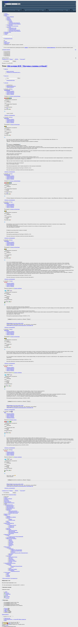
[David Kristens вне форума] (14, 96)
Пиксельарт (11, 542)
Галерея (5, 34)
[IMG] (5, 610)
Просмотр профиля (10, 91)
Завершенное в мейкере (11, 517)
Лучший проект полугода (14, 511)
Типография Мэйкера (11, 537)
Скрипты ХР (11, 527)
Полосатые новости (10, 505)
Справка (8, 17)
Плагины (8, 528)
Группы (10, 20)
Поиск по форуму (7, 501)
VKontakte (8, 596)
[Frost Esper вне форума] (15, 124)
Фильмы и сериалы (12, 561)
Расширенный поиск (8, 38)
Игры (8, 574)
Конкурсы (9, 509)
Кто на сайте (6, 500)
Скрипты (8, 524)
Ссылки (10, 562)
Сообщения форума (10, 92)
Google (6, 595)
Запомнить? (7, 5)
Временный (9, 564)
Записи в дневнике (10, 94)
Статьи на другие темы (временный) (16, 536)
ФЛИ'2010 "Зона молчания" (16, 549)
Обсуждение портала (11, 507)
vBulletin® (9, 623)
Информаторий (7, 534)
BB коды (6, 608)
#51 (11, 89)
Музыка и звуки (12, 520)
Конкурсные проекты (13, 510)
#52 (11, 117)
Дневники (6, 33)
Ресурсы (8, 518)
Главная (5, 13)
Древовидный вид (10, 87)
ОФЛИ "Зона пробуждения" (16, 550)
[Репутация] (10, 109)
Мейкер (5, 515)
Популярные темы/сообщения (14, 23)
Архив (10, 565)
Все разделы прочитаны (13, 25)
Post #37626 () (7, 55)
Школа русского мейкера (11, 538)
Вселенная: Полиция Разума (16, 566)
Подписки (6, 499)
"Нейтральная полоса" (8, 504)
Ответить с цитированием (9, 115)
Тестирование (11, 570)
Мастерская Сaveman (13, 530)
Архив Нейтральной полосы (9, 563)
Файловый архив (7, 32)
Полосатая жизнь (10, 506)
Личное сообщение (10, 93)
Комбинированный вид (11, 86)
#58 (11, 365)
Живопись (11, 553)
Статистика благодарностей (14, 22)
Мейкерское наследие (15, 571)
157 (7, 108)
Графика (10, 519)
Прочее (10, 545)
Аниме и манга (12, 560)
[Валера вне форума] (17, 288)
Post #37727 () (7, 52)
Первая (11, 59)
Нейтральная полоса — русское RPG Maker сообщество (15, 619)
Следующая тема (13, 578)
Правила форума (5, 614)
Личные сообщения (8, 498)
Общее (8, 573)
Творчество (9, 547)
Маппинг (11, 540)
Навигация (9, 26)
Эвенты (10, 539)
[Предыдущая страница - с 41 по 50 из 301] (13, 59)
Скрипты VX (11, 526)
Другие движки (7, 572)
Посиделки (9, 555)
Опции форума (9, 24)
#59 (11, 411)
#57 (11, 329)
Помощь (6, 2)
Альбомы (11, 21)
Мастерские (9, 529)
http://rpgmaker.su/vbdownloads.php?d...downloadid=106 (22, 325)
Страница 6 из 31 (5, 59)
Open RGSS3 (11, 533)
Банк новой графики (13, 569)
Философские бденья (13, 556)
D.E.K (12, 567)
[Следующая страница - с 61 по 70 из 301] (19, 59)
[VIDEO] (6, 611)
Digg (6, 591)
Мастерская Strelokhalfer (13, 532)
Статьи (8, 535)
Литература (11, 548)
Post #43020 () (7, 54)
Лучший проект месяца (13, 512)
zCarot (7, 625)
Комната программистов (9, 523)
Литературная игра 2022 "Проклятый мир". (19, 552)
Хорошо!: (8, 49)
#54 (11, 202)
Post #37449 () (7, 51)
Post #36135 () (7, 53)
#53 (11, 173)
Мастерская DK (12, 531)
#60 (11, 449)
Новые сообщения (10, 16)
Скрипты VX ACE (12, 525)
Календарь (9, 18)
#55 (11, 240)
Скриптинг (11, 541)
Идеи (8, 521)
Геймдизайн (11, 544)
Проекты (8, 516)
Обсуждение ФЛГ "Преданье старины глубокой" (27, 66)
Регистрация (6, 1)
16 (17, 59)
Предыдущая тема (6, 578)
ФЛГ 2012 (13, 551)
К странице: (6, 61)
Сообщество (9, 19)
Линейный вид (9, 85)
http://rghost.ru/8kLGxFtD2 (18, 323)
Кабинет (6, 497)
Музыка (10, 554)
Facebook (7, 597)
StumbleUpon (7, 594)
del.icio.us (7, 592)
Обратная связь (7, 618)
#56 (11, 281)
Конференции (9, 508)
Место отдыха (7, 546)
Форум (5, 15)
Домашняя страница (10, 417)
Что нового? (6, 14)
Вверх (15, 494)
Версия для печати (10, 71)
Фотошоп (11, 543)
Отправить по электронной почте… (14, 72)
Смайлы (5, 609)
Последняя (22, 59)
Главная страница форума (9, 502)
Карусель (10, 557)
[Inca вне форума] (12, 419)
